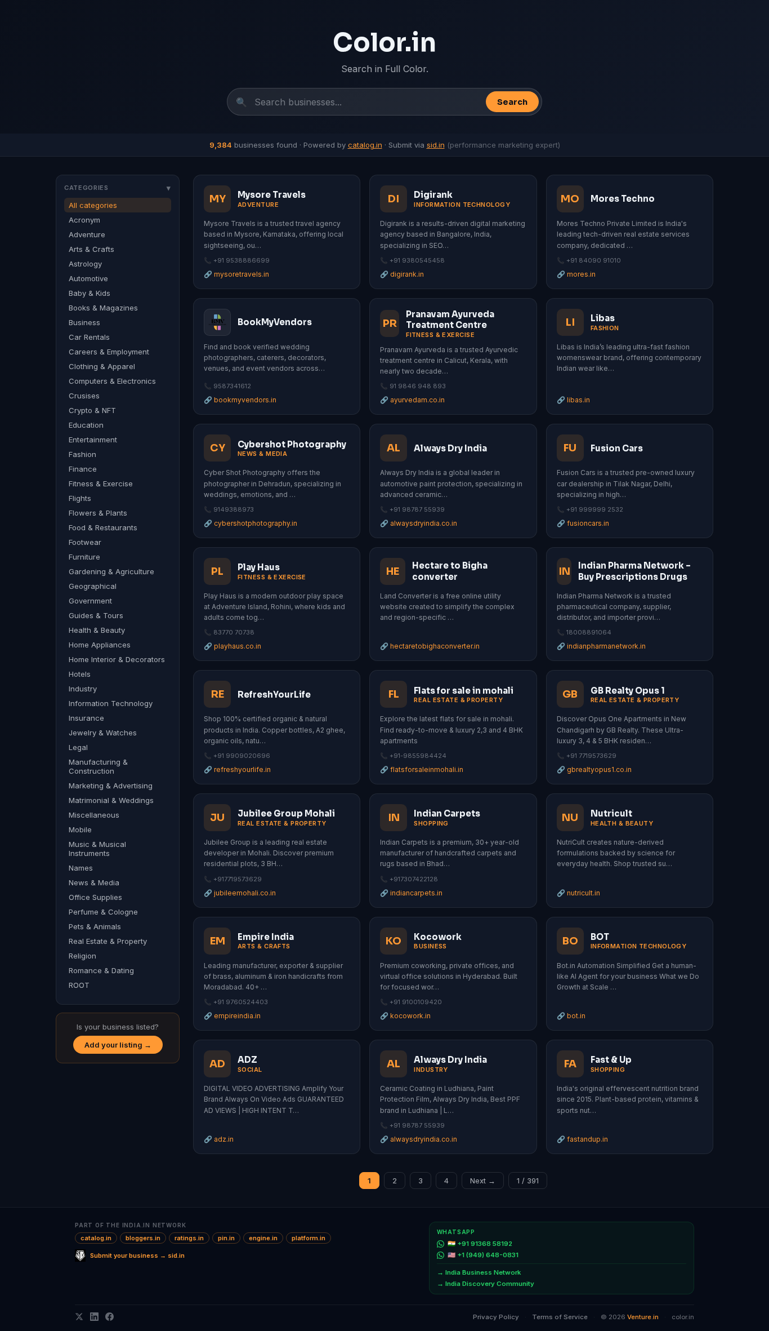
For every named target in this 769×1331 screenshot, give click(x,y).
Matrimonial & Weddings (111, 800)
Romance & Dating (101, 970)
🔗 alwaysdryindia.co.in (418, 523)
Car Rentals (89, 336)
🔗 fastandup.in (582, 1139)
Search (512, 102)
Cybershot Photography (292, 444)
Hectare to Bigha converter (450, 571)
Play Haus (259, 567)
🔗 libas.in (573, 400)
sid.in (436, 144)
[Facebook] (109, 1316)
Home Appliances (100, 644)
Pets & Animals (95, 926)
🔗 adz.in (219, 1139)
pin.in (226, 1238)
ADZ (247, 1059)
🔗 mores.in (576, 274)
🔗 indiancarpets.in (411, 893)
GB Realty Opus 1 (628, 690)
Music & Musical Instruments (97, 849)
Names (81, 867)
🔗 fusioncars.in (583, 523)
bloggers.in (143, 1238)
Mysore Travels (272, 194)
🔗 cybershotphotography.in (250, 523)
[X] (79, 1316)
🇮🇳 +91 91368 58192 (480, 1244)
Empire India (266, 936)
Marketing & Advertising (111, 785)
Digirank (433, 194)
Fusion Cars (617, 448)
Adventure (87, 234)
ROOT (79, 985)
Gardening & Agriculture (111, 571)
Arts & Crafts (91, 249)
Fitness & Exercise (101, 483)
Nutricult (611, 813)
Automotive (88, 278)
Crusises (84, 395)
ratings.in (189, 1238)
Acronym (84, 219)
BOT (600, 936)
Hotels (80, 673)
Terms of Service (560, 1317)
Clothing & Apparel (102, 366)
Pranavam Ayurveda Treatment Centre (450, 320)
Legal (78, 747)
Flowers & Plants (98, 512)
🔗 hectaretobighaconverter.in (430, 646)
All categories (93, 205)
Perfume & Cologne (103, 911)
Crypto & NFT (92, 410)
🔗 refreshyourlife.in (237, 769)
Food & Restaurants (103, 527)
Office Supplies (95, 897)
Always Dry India (450, 448)
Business (84, 322)
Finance (83, 468)
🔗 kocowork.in (405, 1015)
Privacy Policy (496, 1317)
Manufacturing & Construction (98, 766)
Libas (603, 318)
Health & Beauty (97, 630)
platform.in (308, 1238)
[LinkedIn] (94, 1316)
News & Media (94, 882)
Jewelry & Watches (103, 732)
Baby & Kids (89, 293)
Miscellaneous (94, 814)
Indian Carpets (447, 813)
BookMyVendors (275, 322)
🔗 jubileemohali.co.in (240, 893)
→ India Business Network (479, 1272)
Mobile (80, 829)
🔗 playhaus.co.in (232, 646)
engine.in (263, 1238)
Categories (117, 187)
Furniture (84, 556)
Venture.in (643, 1317)
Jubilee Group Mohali (286, 813)
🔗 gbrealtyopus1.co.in (594, 769)
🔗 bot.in (571, 1015)
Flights (80, 498)
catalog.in (365, 144)
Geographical (93, 586)
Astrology (85, 263)
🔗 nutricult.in (578, 893)
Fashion (82, 454)
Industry (83, 688)
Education (86, 424)
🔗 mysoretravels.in (236, 274)
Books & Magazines (103, 307)
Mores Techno (623, 198)
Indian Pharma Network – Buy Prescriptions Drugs (634, 571)
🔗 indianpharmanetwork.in (601, 646)
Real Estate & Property (108, 941)
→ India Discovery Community (485, 1284)
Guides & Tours (96, 615)
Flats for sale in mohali (463, 690)
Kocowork (438, 936)
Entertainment (93, 439)
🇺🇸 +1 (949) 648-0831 (483, 1255)
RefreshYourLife (274, 694)
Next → (482, 1180)
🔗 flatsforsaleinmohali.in (421, 769)
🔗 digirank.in (402, 274)
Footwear (85, 542)
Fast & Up (611, 1059)
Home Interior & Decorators (117, 659)
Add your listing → (117, 1044)
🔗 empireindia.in (232, 1015)
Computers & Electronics (112, 380)
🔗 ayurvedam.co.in (412, 400)
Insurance (86, 717)
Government (90, 600)
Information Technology (111, 703)
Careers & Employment (109, 351)
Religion (82, 955)
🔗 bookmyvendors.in (240, 400)
